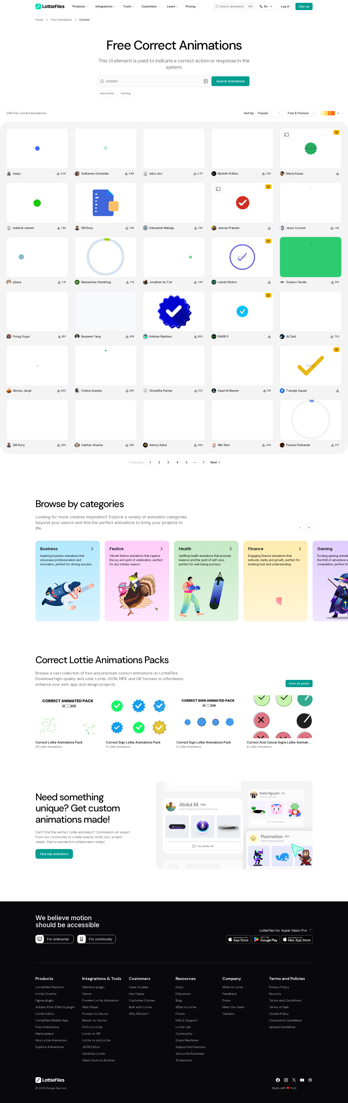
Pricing (190, 6)
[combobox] (269, 113)
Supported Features (191, 1047)
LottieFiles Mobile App (51, 1020)
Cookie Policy (279, 1014)
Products (78, 6)
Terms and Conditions (285, 1000)
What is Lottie (186, 1007)
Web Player (90, 1007)
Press (226, 1000)
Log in (285, 6)
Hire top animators (54, 854)
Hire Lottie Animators (51, 1040)
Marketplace (44, 1034)
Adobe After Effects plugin (55, 1007)
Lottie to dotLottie (96, 1040)
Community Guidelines (285, 1020)
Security (275, 994)
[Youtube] (302, 1080)
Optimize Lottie (93, 1053)
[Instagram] (286, 1080)
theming (125, 93)
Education (183, 994)
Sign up (304, 6)
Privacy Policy (279, 987)
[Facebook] (278, 1080)
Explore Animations (49, 1047)
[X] (294, 1080)
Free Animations (47, 1027)
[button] (174, 81)
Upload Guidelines (282, 1027)
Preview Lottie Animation (100, 1000)
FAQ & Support (187, 1020)
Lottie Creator (46, 994)
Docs (179, 987)
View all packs (299, 683)
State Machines (187, 1040)
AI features (184, 1060)
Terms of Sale (279, 1007)
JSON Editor (91, 1047)
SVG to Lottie (92, 1027)
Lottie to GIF (91, 1034)
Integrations (104, 6)
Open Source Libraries (98, 1060)
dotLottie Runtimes (190, 1053)
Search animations (232, 6)
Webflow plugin (93, 987)
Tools (127, 6)
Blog (179, 1000)
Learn (171, 6)
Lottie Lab (183, 1027)
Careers (228, 1014)
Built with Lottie (140, 1007)
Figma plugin (44, 1000)
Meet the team (233, 1007)
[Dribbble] (310, 1080)
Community (184, 1034)
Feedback (229, 994)
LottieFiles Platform (49, 987)
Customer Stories (142, 1000)
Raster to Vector (94, 1020)
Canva (86, 994)
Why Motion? (139, 1014)
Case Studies (138, 987)
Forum (180, 1014)
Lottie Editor (44, 1014)
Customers (149, 6)
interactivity (107, 93)
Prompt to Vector (95, 1014)
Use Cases (136, 994)
